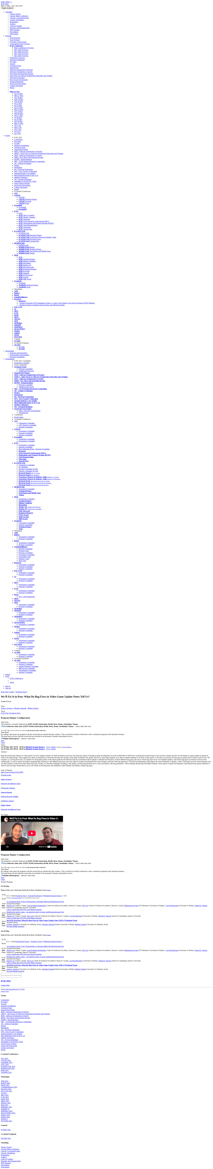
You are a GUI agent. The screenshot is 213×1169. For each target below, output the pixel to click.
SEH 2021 (4, 1105)
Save (2, 740)
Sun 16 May (18, 94)
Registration (14, 22)
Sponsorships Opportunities (19, 355)
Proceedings (14, 32)
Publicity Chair (24, 559)
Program (8, 36)
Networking (14, 34)
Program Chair (24, 551)
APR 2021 (4, 1081)
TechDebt (22, 283)
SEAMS (22, 347)
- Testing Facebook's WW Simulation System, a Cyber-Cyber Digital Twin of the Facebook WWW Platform (57, 303)
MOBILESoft (23, 245)
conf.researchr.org (11, 989)
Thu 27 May (18, 116)
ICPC (21, 213)
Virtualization (23, 413)
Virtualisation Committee (27, 670)
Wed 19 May (18, 100)
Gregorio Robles (66, 747)
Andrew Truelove (7, 708)
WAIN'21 (4, 1119)
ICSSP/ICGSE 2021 (8, 1066)
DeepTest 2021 (6, 1089)
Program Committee (26, 369)
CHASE (22, 197)
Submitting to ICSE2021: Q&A (25, 181)
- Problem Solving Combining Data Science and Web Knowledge (42, 305)
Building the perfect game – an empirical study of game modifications (35, 912)
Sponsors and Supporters (18, 353)
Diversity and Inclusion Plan (20, 28)
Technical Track (15, 66)
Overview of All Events (18, 42)
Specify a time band (28, 738)
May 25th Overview (21, 50)
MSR (20, 257)
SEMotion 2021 (6, 1107)
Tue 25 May (18, 112)
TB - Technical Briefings (23, 179)
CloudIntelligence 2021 (9, 1087)
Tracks (7, 135)
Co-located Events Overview (20, 44)
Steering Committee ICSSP (28, 469)
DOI (22, 910)
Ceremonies (18, 139)
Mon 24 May (18, 110)
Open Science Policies (22, 183)
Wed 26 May (18, 114)
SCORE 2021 (6, 1130)
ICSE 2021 (5, 692)
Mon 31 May (18, 124)
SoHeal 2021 (5, 1117)
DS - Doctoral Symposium (23, 169)
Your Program (15, 40)
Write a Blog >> (6, 2)
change (49, 890)
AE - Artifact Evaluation (22, 163)
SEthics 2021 (5, 1115)
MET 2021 (5, 1095)
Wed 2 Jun (18, 128)
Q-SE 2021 (5, 1097)
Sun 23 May (18, 108)
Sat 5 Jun (17, 133)
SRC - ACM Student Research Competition (29, 161)
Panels (12, 88)
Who (2, 706)
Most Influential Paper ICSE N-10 (26, 175)
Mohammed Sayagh (131, 906)
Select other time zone (83, 726)
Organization (9, 359)
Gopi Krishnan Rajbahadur (36, 906)
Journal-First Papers (21, 149)
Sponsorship (9, 351)
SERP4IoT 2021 (7, 1111)
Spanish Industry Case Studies (24, 173)
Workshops (18, 167)
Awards (12, 64)
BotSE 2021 (5, 1085)
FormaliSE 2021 (6, 1062)
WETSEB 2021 (6, 1121)
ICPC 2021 (5, 1064)
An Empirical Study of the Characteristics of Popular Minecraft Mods (35, 902)
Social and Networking (18, 84)
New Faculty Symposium (19, 80)
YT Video (4, 815)
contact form (5, 985)
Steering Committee (26, 435)
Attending (8, 12)
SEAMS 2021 (6, 1138)
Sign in (7, 686)
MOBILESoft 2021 (8, 1068)
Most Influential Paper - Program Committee (34, 449)
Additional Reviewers (26, 371)
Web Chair (22, 561)
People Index (18, 417)
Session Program (7, 882)
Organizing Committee (27, 423)
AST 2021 (4, 1058)
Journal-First (14, 68)
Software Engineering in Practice (21, 70)
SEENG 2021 (6, 1103)
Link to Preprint (6, 770)
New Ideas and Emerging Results (21, 74)
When (3, 745)
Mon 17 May (18, 96)
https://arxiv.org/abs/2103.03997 (12, 772)
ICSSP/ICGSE (24, 233)
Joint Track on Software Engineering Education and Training (31, 76)
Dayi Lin (85, 906)
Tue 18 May (18, 98)
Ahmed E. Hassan (200, 906)
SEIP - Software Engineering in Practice (28, 151)
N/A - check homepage (27, 597)
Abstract (4, 752)
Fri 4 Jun (17, 131)
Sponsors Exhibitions (17, 60)
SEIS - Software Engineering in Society (28, 155)
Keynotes (13, 62)
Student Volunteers (20, 177)
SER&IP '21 (5, 1109)
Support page (5, 991)
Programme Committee (27, 441)
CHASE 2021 (6, 1060)
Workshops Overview (17, 58)
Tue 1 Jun (17, 126)
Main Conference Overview (24, 48)
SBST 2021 (5, 1101)
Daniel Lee (10, 906)
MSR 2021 (5, 1070)
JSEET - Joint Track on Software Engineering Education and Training (38, 153)
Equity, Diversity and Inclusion (29, 411)
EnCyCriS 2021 (6, 1091)
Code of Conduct (16, 26)
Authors (12, 24)
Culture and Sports (16, 86)
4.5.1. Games (51, 747)
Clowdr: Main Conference (19, 16)
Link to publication (13, 910)
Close (3, 742)
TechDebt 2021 (6, 1072)
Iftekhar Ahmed (33, 708)
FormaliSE (22, 207)
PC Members (23, 467)
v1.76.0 (21, 989)
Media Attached (36, 910)
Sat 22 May (18, 106)
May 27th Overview (21, 54)
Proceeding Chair (25, 557)
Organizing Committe (21, 363)
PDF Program (15, 30)
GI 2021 (4, 1093)
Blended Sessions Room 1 (35, 747)
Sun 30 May (18, 122)
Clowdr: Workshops (17, 20)
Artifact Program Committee (28, 666)
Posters (16, 165)
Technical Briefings (16, 82)
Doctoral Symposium (17, 78)
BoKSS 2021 (5, 1083)
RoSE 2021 (5, 1099)
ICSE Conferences (16, 678)
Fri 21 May (18, 104)
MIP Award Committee (27, 668)
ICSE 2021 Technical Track (10, 713)
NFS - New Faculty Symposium (25, 171)
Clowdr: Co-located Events (19, 18)
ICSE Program (15, 38)
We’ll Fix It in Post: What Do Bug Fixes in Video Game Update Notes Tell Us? (42, 920)
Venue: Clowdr (15, 14)
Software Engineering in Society (21, 72)
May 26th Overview (21, 52)
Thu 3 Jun (17, 130)
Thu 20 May (18, 102)
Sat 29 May (18, 120)
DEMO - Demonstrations (23, 159)
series (12, 692)
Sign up (8, 688)
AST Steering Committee (27, 425)
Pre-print (27, 910)
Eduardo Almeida (20, 708)
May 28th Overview (21, 56)
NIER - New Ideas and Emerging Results (28, 157)
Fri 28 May (18, 118)
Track (3, 711)
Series (12, 682)
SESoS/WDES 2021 (8, 1113)
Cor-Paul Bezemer (172, 906)
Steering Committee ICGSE (28, 471)
